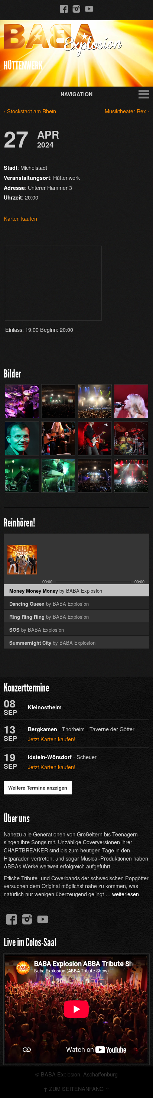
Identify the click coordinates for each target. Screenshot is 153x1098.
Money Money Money (55, 590)
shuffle (135, 538)
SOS (36, 629)
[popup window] (143, 538)
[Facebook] (63, 8)
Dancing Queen (49, 603)
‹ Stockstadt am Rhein (30, 111)
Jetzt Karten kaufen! (51, 739)
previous (48, 565)
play (67, 565)
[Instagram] (76, 8)
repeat (126, 538)
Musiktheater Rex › (127, 111)
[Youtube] (89, 8)
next (87, 565)
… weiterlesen (122, 894)
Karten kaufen (20, 218)
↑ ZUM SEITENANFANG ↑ (76, 1088)
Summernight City (52, 642)
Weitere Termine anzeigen (37, 787)
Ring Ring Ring (49, 616)
